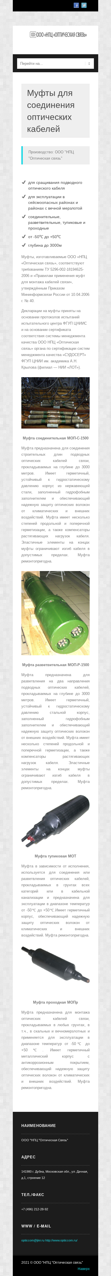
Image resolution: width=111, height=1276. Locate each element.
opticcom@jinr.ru (32, 1240)
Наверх (84, 1269)
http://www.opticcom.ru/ (61, 1240)
